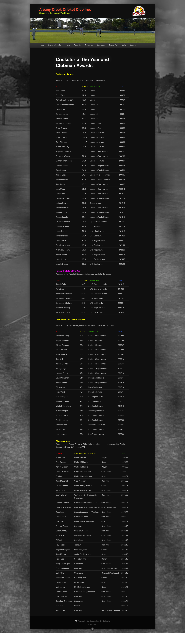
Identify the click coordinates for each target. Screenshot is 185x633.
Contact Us (89, 45)
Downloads (101, 45)
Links (124, 45)
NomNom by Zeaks (103, 621)
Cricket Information (55, 45)
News (68, 45)
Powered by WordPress (86, 621)
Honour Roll (113, 45)
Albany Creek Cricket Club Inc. (65, 9)
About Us (77, 45)
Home (42, 45)
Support (133, 45)
